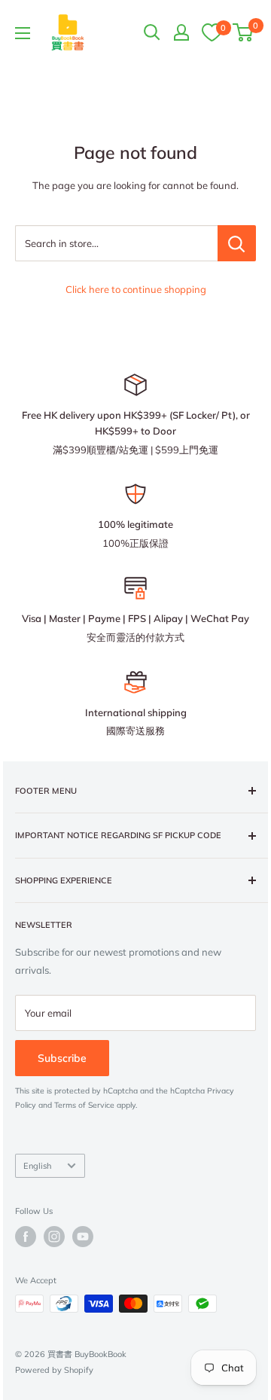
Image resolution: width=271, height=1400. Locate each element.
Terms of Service (84, 1105)
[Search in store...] (237, 243)
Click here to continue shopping (135, 289)
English (37, 1166)
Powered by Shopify (54, 1370)
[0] (211, 32)
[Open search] (152, 32)
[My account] (181, 32)
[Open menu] (22, 33)
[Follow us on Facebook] (25, 1236)
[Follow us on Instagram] (54, 1236)
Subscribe (62, 1058)
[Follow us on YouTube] (82, 1236)
